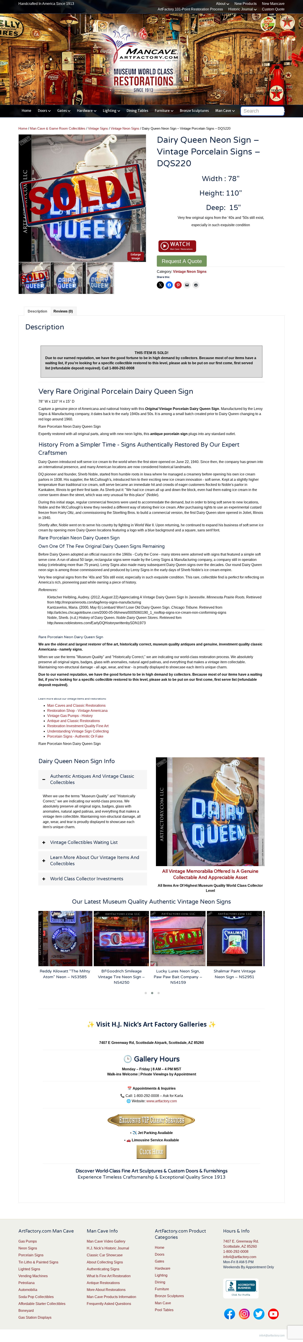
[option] (82, 198)
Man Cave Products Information (111, 1297)
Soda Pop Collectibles (36, 1297)
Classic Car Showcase (105, 1255)
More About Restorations (106, 1290)
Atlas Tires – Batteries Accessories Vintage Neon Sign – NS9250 (236, 977)
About (220, 4)
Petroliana (26, 1283)
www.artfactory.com (161, 1101)
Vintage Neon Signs (125, 128)
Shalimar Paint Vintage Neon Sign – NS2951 (180, 974)
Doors (42, 111)
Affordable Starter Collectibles (41, 1304)
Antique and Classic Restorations (73, 721)
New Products (245, 4)
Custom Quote (273, 9)
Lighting (109, 111)
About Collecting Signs (105, 1262)
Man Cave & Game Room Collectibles (57, 128)
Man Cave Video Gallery (106, 1241)
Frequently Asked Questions (109, 1304)
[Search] (282, 110)
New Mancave (273, 4)
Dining (160, 1282)
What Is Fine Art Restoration (109, 1276)
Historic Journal (240, 9)
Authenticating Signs (103, 1269)
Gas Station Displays (34, 1317)
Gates (62, 111)
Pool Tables (164, 1310)
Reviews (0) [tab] (63, 311)
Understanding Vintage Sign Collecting (78, 731)
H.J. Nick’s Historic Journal (108, 1248)
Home (26, 111)
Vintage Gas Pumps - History (70, 716)
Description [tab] (37, 311)
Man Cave (223, 111)
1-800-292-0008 (235, 1251)
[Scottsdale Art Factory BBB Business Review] (241, 1288)
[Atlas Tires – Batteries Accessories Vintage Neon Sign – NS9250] (236, 938)
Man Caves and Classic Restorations (76, 705)
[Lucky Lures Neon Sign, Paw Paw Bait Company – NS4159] (123, 938)
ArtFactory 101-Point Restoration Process (190, 9)
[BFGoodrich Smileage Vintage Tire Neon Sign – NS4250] (66, 938)
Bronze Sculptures (194, 111)
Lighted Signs (29, 1269)
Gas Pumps (27, 1241)
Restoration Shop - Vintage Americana (77, 711)
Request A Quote (182, 261)
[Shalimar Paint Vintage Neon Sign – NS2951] (180, 938)
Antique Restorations (103, 1283)
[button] (92, 779)
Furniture (162, 111)
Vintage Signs (98, 128)
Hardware (85, 111)
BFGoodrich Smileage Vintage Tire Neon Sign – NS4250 (66, 977)
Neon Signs (27, 1248)
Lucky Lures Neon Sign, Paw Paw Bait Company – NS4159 (123, 977)
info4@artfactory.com (239, 1257)
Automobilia (27, 1290)
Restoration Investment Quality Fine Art (77, 726)
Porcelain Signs (30, 1255)
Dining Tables (137, 111)
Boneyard (26, 1310)
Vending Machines (33, 1276)
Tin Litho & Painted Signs (38, 1262)
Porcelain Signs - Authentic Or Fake (75, 736)
